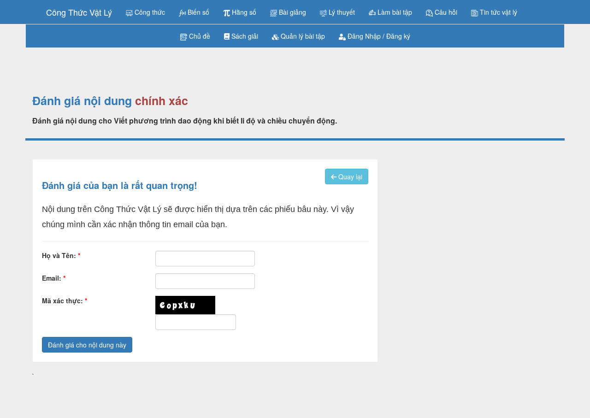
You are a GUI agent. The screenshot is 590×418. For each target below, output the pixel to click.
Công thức (149, 12)
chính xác (161, 100)
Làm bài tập (394, 12)
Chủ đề (198, 36)
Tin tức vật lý (497, 12)
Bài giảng (291, 12)
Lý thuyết (341, 12)
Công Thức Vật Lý (79, 12)
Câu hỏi (445, 12)
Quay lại (349, 176)
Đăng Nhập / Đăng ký (378, 36)
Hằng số (243, 12)
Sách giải (244, 36)
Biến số (197, 12)
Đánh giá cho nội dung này (87, 344)
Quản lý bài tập (302, 36)
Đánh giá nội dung (82, 100)
